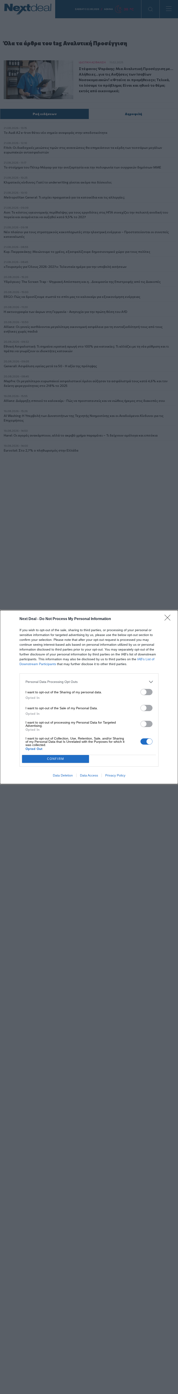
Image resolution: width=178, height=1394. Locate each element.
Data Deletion (63, 775)
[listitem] (89, 681)
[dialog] (89, 697)
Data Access (89, 775)
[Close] (169, 619)
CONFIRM (55, 759)
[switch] (146, 692)
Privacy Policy (115, 775)
